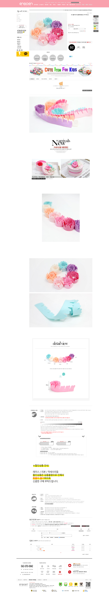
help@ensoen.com (50, 586)
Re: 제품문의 (41, 550)
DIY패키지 (19, 14)
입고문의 (38, 546)
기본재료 (18, 18)
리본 (17, 15)
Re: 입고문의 (41, 547)
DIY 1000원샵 (19, 19)
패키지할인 (19, 21)
